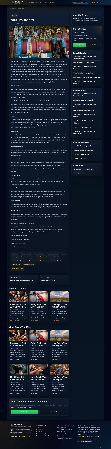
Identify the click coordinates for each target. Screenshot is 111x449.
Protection (60, 441)
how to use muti (16, 264)
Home (28, 2)
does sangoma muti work (18, 257)
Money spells (68, 438)
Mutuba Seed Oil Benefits (63, 431)
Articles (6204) (78, 169)
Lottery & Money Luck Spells (64, 433)
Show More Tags (17, 268)
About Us (34, 2)
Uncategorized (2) (79, 173)
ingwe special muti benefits (21, 280)
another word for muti (52, 253)
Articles (14, 15)
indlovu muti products (28, 264)
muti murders (15, 86)
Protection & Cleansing (81, 154)
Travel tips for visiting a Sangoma (44, 436)
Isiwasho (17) (89, 169)
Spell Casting (43, 2)
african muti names (39, 253)
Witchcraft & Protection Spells (64, 429)
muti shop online (48, 280)
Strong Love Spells (61, 427)
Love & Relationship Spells (82, 146)
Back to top (98, 447)
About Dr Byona (40, 429)
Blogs (52, 2)
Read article (14, 321)
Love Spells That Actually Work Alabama (59, 379)
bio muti (64, 253)
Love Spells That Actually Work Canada (39, 379)
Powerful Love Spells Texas (82, 127)
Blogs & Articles (40, 431)
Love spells (60, 438)
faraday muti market (54, 257)
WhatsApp (24, 411)
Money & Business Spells (63, 436)
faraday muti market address (19, 260)
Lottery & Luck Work (80, 158)
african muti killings (26, 253)
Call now (53, 411)
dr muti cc (30, 257)
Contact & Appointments (42, 433)
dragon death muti (40, 257)
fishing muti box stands (35, 260)
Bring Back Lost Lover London (38, 305)
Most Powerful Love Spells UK (17, 378)
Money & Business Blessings (83, 150)
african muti (15, 253)
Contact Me (94, 2)
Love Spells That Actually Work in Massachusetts (18, 306)
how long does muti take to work (53, 260)
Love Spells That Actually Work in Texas (59, 306)
